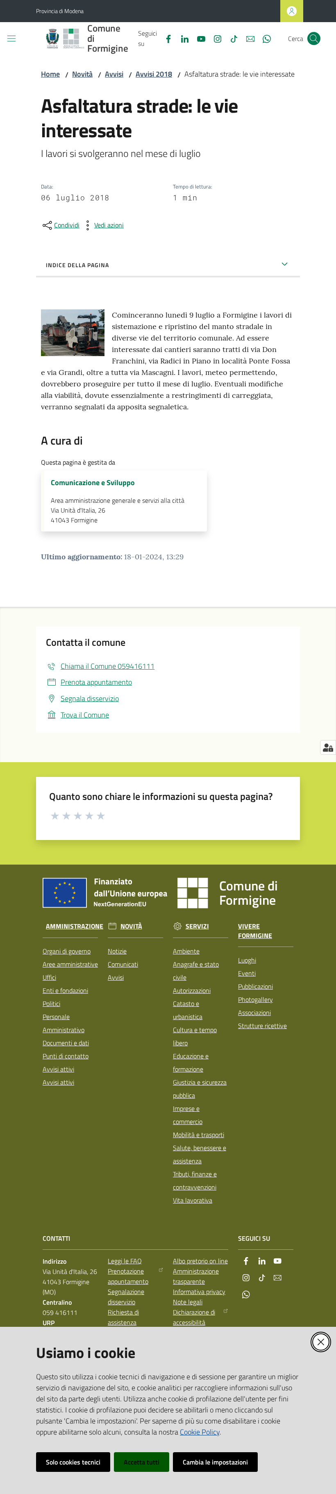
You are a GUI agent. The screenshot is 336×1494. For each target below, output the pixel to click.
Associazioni (254, 1012)
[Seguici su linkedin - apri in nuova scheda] (181, 38)
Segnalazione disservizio (126, 1297)
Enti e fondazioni (65, 990)
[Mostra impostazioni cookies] (328, 747)
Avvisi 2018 (154, 73)
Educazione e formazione (191, 1062)
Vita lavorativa (192, 1200)
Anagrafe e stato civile (196, 970)
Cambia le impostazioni (215, 1462)
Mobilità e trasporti (198, 1135)
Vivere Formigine (255, 931)
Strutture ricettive (262, 1026)
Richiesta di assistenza (123, 1317)
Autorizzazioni (192, 990)
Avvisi (114, 73)
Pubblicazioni (255, 986)
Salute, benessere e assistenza (199, 1154)
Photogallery (255, 999)
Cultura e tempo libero (195, 1036)
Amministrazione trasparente (196, 1276)
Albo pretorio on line (200, 1261)
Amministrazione (74, 926)
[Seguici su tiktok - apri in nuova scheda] (230, 38)
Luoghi (247, 960)
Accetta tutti (141, 1462)
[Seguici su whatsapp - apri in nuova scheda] (263, 38)
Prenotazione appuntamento (128, 1276)
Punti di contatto (66, 1056)
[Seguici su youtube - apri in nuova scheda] (198, 38)
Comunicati (123, 964)
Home (50, 73)
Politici (51, 1003)
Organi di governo (67, 951)
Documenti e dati (66, 1043)
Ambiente (186, 951)
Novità (82, 73)
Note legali (187, 1302)
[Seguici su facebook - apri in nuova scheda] (165, 38)
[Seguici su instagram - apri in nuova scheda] (214, 38)
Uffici (49, 977)
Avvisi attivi (58, 1069)
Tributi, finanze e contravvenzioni (195, 1180)
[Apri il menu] (11, 38)
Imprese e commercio (187, 1114)
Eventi (247, 973)
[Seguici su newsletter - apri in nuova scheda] (247, 38)
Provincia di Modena (60, 11)
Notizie (117, 951)
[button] (313, 38)
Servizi (197, 926)
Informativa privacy (199, 1291)
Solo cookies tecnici (73, 1462)
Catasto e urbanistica (187, 1010)
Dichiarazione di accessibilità (194, 1317)
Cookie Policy (200, 1431)
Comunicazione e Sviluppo (93, 482)
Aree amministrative (70, 964)
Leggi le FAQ (125, 1261)
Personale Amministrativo (63, 1023)
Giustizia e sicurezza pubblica (200, 1088)
